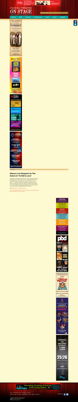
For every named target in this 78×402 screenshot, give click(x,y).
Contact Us (54, 12)
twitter (67, 394)
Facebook (65, 394)
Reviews (13, 17)
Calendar (62, 17)
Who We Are (46, 12)
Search (59, 12)
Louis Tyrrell (31, 190)
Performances (15, 190)
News (20, 17)
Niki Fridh (11, 191)
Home (41, 12)
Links (50, 12)
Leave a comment (22, 191)
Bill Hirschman (23, 188)
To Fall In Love (15, 191)
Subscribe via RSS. (20, 398)
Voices (47, 17)
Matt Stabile (36, 190)
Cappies (54, 17)
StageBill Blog (38, 17)
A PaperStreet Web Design (15, 399)
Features (27, 17)
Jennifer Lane (26, 190)
